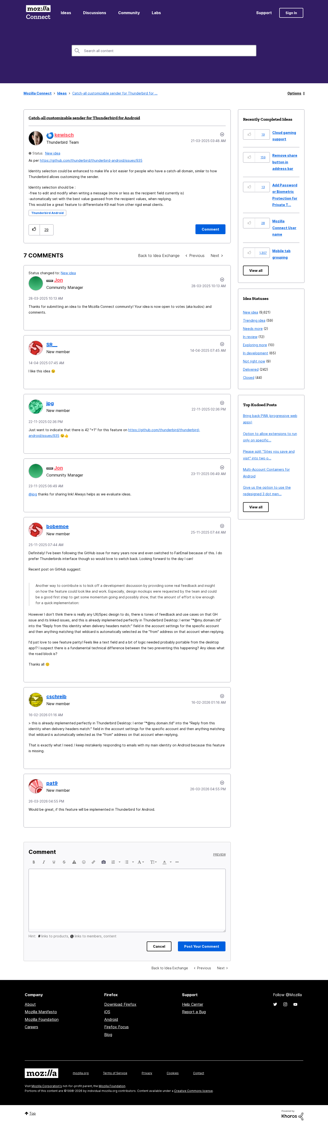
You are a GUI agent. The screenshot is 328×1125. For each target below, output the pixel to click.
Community (129, 12)
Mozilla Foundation (42, 1019)
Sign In (291, 13)
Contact (198, 1073)
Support (264, 12)
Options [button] (294, 93)
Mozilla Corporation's (46, 1086)
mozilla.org (81, 1073)
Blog (108, 1034)
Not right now (254, 361)
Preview (219, 854)
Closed (248, 377)
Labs (156, 12)
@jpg (33, 494)
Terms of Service (115, 1073)
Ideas (66, 12)
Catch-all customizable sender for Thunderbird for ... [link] (115, 93)
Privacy (147, 1073)
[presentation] (34, 862)
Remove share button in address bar (284, 162)
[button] (34, 230)
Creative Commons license (193, 1091)
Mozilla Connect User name (284, 227)
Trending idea (254, 320)
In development (255, 353)
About (30, 1004)
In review (250, 337)
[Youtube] (295, 1004)
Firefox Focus (116, 1026)
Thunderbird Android (47, 213)
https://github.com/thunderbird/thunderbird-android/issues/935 (91, 160)
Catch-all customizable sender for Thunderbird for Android (84, 117)
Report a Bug (194, 1011)
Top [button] (32, 1113)
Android (111, 1019)
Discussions (94, 12)
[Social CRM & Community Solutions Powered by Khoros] (292, 1115)
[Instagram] (285, 1004)
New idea (52, 153)
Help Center (192, 1004)
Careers (31, 1026)
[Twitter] (275, 1004)
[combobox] (164, 50)
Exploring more (255, 345)
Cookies (173, 1073)
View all (255, 270)
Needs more (253, 329)
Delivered (251, 369)
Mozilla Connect (38, 13)
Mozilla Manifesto (41, 1011)
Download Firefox (120, 1004)
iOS (107, 1011)
